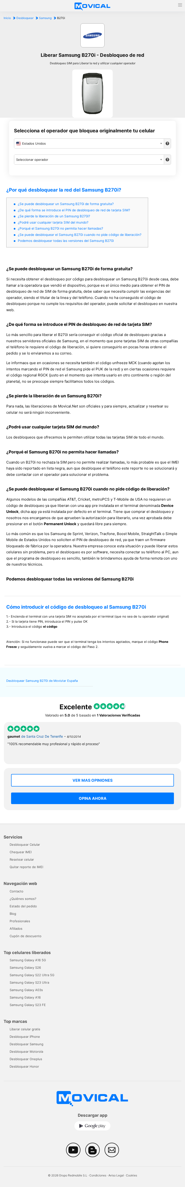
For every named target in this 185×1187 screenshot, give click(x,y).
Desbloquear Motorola (26, 1051)
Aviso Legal (116, 1175)
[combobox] (89, 143)
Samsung (45, 18)
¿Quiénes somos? (23, 899)
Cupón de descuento (25, 936)
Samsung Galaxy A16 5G (28, 960)
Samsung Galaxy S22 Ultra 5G (32, 975)
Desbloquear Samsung (26, 1044)
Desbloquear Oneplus (26, 1059)
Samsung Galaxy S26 (25, 967)
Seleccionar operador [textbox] (32, 159)
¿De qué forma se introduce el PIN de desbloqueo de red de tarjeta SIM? (74, 210)
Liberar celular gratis (25, 1029)
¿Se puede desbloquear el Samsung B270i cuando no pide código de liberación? (79, 235)
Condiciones (97, 1175)
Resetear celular (22, 859)
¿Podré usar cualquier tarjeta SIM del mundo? (53, 222)
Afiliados (16, 928)
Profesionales (20, 921)
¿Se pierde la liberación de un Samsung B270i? (54, 216)
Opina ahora (92, 798)
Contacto (16, 891)
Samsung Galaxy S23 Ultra (29, 982)
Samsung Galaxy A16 (25, 997)
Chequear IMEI (21, 852)
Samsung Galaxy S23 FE (28, 1005)
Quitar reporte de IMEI (26, 867)
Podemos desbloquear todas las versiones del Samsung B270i (66, 241)
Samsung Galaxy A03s (26, 990)
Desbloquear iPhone (25, 1037)
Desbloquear (24, 18)
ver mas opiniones (92, 780)
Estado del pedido (23, 906)
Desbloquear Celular (25, 844)
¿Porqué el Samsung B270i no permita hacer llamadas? (60, 228)
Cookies (131, 1175)
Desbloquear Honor (24, 1066)
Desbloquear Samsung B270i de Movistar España (42, 681)
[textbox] (89, 143)
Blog (13, 914)
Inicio (7, 18)
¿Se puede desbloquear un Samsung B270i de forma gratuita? (66, 204)
